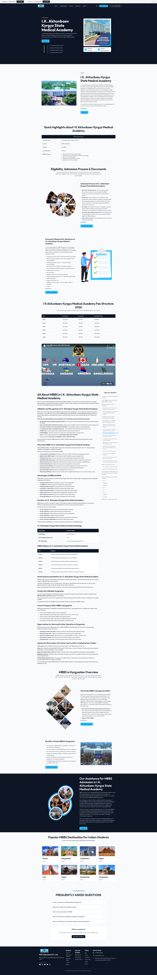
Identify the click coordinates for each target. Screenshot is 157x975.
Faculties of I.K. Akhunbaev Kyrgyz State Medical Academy (109, 436)
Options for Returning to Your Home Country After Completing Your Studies (110, 461)
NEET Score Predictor (68, 955)
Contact (84, 6)
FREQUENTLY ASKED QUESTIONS (109, 499)
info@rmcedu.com (99, 955)
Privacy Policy (88, 959)
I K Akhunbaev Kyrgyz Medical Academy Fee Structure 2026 (108, 417)
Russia (104, 480)
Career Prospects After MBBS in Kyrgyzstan (109, 454)
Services (71, 6)
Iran (103, 490)
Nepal (104, 492)
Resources (77, 6)
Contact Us (87, 957)
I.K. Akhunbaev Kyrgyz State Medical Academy (109, 397)
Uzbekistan (105, 485)
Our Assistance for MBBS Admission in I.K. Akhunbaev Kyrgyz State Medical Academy (110, 473)
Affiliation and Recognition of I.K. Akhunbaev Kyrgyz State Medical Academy (109, 426)
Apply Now (45, 41)
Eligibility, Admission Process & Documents (108, 405)
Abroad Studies (63, 6)
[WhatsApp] (50, 964)
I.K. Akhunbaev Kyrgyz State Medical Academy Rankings (110, 439)
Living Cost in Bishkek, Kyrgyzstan (109, 451)
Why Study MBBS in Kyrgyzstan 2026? (110, 466)
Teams (67, 964)
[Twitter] (47, 964)
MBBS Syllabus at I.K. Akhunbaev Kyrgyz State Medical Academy (110, 443)
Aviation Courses (78, 959)
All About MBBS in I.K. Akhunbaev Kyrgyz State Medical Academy (109, 421)
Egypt (104, 487)
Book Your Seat (104, 6)
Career (86, 963)
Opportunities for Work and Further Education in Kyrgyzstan (110, 458)
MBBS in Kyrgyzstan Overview (108, 464)
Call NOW (20, 1)
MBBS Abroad (78, 954)
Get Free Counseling (87, 226)
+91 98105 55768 (99, 952)
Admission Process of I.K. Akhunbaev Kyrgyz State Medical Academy (110, 408)
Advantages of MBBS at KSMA (109, 433)
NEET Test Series (68, 959)
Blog (86, 952)
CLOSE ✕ (154, 1)
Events (86, 955)
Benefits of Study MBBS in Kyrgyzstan (110, 469)
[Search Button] (97, 6)
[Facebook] (40, 964)
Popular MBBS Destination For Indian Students (109, 477)
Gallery (86, 961)
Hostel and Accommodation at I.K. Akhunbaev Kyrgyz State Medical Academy (109, 447)
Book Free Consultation (78, 936)
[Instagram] (42, 964)
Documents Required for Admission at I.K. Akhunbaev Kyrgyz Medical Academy (110, 413)
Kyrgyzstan (105, 496)
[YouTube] (45, 964)
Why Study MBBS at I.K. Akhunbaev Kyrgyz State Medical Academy (109, 430)
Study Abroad (78, 957)
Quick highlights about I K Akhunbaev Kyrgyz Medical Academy (109, 401)
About (56, 6)
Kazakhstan (105, 494)
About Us (68, 952)
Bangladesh (105, 483)
